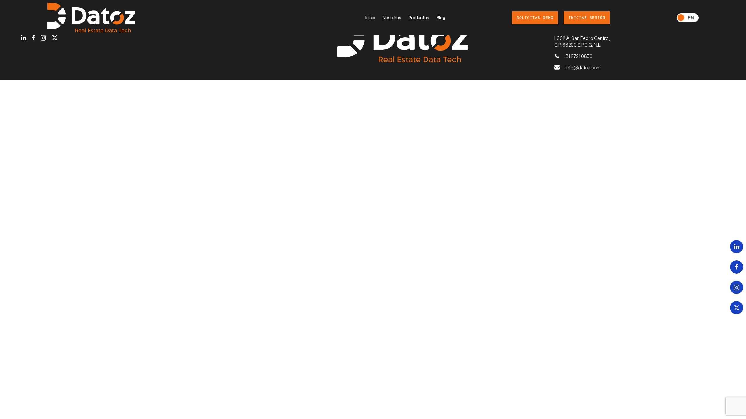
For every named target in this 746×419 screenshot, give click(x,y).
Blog (441, 17)
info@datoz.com (583, 67)
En (691, 17)
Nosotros (392, 17)
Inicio (370, 17)
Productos (419, 17)
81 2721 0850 (579, 56)
